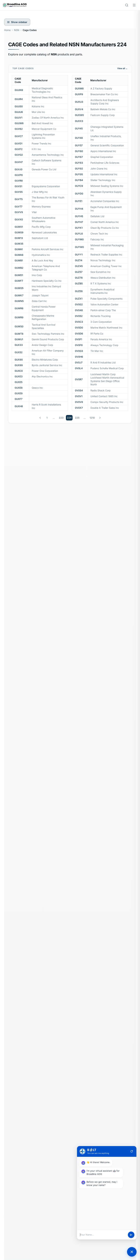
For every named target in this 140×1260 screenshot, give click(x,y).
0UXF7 (18, 398)
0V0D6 (79, 333)
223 (61, 417)
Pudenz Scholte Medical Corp (107, 368)
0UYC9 (79, 185)
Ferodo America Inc (101, 339)
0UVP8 (19, 175)
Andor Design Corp (42, 344)
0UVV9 (19, 212)
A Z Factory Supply (101, 88)
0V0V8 (79, 402)
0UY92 (79, 168)
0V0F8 (79, 345)
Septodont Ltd (40, 238)
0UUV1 (18, 117)
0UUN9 (19, 90)
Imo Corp (37, 275)
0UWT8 (19, 333)
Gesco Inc (37, 387)
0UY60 (79, 151)
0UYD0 (79, 193)
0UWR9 (19, 317)
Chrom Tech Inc (99, 233)
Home (7, 30)
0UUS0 (19, 106)
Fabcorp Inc (97, 239)
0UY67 (79, 156)
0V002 (79, 304)
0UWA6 (19, 254)
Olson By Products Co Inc (104, 227)
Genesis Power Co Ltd (44, 169)
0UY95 (79, 174)
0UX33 (19, 344)
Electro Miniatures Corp (45, 359)
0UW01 (19, 226)
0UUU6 (19, 112)
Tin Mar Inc (96, 350)
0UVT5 (19, 199)
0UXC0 (19, 370)
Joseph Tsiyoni (40, 295)
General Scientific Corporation (107, 145)
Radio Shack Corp (100, 390)
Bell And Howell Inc (42, 123)
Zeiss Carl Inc (39, 301)
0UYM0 (79, 239)
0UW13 (19, 238)
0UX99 (19, 365)
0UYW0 (79, 247)
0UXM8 (79, 88)
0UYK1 (79, 227)
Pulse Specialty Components (106, 298)
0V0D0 (79, 327)
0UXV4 (79, 109)
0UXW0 (79, 115)
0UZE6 (79, 291)
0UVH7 (19, 162)
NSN (16, 30)
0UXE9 (19, 393)
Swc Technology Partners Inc (48, 333)
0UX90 (19, 359)
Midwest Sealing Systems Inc (106, 185)
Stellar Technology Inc (102, 180)
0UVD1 (18, 143)
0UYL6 (79, 233)
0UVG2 (19, 154)
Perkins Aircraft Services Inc (47, 249)
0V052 (79, 316)
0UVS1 (18, 186)
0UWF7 (19, 280)
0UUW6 (19, 123)
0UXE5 (18, 382)
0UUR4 (19, 99)
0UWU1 (19, 339)
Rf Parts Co (96, 333)
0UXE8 (19, 387)
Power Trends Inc (41, 143)
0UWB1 (19, 260)
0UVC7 (19, 136)
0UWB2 (19, 267)
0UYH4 (79, 208)
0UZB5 (79, 283)
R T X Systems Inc (100, 283)
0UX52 (19, 352)
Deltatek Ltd (97, 216)
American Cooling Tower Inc (106, 266)
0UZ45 (79, 266)
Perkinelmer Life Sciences (104, 162)
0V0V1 (78, 396)
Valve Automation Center (104, 304)
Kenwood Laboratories (44, 232)
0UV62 (19, 128)
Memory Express (41, 206)
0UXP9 (79, 94)
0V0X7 (79, 407)
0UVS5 (19, 191)
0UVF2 (19, 149)
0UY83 (79, 162)
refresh (131, 1151)
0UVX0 (19, 219)
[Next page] (100, 417)
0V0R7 (79, 379)
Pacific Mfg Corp (41, 226)
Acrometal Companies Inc (104, 201)
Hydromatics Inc (41, 254)
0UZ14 (78, 260)
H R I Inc (36, 149)
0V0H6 (79, 356)
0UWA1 (19, 249)
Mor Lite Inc (38, 112)
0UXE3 (19, 376)
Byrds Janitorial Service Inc (47, 365)
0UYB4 (79, 180)
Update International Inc (103, 174)
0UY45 (79, 128)
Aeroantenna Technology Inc (48, 154)
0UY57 (79, 145)
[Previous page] (40, 417)
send (131, 1235)
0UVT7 (18, 206)
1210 (92, 417)
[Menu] (134, 5)
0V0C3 (79, 321)
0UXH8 (19, 406)
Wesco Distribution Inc (102, 277)
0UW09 (19, 232)
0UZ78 (79, 277)
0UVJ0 (18, 169)
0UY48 (79, 137)
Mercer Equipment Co (44, 128)
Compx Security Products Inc (106, 402)
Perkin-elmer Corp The (103, 310)
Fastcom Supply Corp (102, 115)
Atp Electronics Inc (42, 376)
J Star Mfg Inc (40, 191)
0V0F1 (78, 339)
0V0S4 (79, 390)
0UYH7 (79, 222)
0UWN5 (19, 301)
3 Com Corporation (101, 321)
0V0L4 (79, 368)
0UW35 (19, 243)
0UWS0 (19, 326)
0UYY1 (79, 254)
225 (77, 417)
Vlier (34, 212)
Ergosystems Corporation (46, 186)
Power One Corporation (45, 370)
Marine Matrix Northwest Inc (106, 327)
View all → (122, 68)
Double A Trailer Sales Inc (104, 407)
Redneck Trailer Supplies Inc (106, 254)
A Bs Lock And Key (42, 260)
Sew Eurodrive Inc (100, 271)
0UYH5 (79, 216)
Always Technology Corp (104, 345)
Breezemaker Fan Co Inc (104, 94)
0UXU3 (79, 101)
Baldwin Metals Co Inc (102, 109)
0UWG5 (19, 288)
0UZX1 (78, 298)
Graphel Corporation (101, 156)
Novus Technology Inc (102, 260)
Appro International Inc (103, 151)
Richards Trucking (100, 316)
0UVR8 (19, 180)
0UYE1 (78, 201)
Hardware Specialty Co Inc (47, 280)
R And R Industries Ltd (103, 362)
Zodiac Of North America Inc (48, 117)
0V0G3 (79, 350)
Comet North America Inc (104, 222)
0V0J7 (78, 362)
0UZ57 (78, 271)
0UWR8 (19, 308)
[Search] (127, 5)
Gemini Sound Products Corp (48, 339)
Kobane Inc (38, 106)
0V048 (79, 310)
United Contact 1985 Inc (104, 396)
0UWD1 (19, 275)
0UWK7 (19, 295)
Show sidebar (19, 22)
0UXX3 (79, 121)
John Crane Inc (98, 168)
